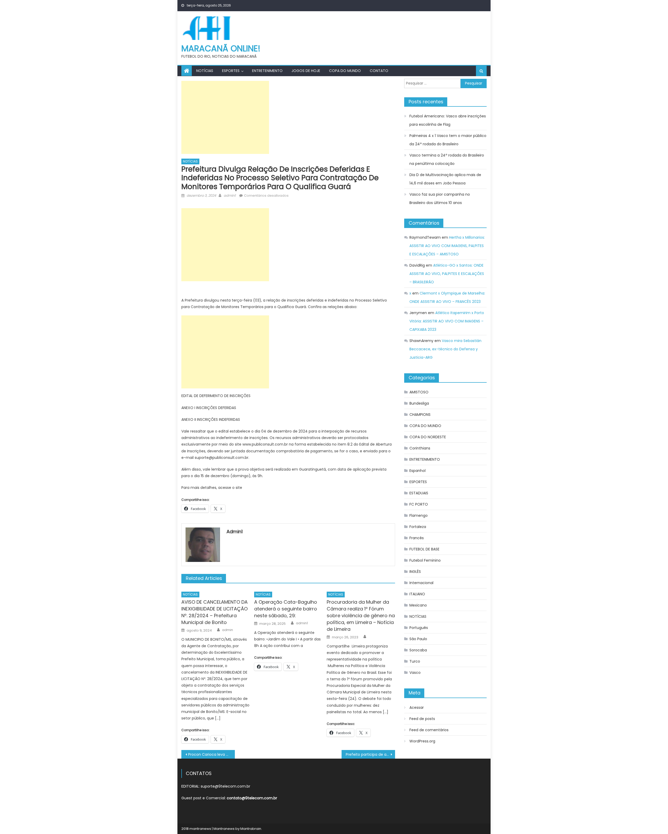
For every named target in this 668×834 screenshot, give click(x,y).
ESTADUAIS (418, 493)
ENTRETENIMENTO (267, 70)
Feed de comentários (429, 730)
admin (227, 630)
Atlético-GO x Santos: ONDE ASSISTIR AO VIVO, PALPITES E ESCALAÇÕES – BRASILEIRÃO (446, 274)
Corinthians (419, 448)
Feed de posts (422, 718)
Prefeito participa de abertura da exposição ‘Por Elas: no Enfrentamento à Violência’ (370, 754)
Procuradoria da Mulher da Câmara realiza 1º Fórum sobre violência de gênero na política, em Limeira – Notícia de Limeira (361, 615)
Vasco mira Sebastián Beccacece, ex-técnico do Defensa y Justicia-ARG (445, 349)
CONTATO (379, 70)
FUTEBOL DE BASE (424, 549)
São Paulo (418, 638)
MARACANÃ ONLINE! (220, 48)
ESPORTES (231, 70)
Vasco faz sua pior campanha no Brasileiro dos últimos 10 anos (439, 198)
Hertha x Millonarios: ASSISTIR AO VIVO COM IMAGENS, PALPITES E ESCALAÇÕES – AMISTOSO (447, 246)
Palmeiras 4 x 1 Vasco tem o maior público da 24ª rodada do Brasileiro (447, 140)
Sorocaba (418, 650)
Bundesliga (419, 403)
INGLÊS (415, 571)
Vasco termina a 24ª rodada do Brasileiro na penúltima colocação (446, 159)
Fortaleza (417, 526)
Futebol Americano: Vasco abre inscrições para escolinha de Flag (447, 120)
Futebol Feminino (425, 560)
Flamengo (418, 515)
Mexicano (418, 605)
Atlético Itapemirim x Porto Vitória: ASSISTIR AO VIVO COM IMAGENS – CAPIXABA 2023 (446, 321)
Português (418, 627)
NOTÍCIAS (204, 70)
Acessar (416, 707)
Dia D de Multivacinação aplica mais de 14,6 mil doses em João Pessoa (445, 179)
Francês (416, 538)
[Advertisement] (225, 117)
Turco (414, 661)
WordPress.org (422, 741)
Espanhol (417, 470)
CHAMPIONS (420, 414)
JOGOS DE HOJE (305, 70)
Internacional (421, 582)
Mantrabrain (250, 828)
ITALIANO (417, 594)
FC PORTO (418, 504)
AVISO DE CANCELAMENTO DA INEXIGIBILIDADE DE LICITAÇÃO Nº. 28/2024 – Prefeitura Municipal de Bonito (214, 612)
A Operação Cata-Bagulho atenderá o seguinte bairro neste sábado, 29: (285, 609)
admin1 (230, 195)
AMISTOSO (418, 392)
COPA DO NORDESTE (427, 437)
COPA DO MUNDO (345, 70)
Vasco (415, 672)
